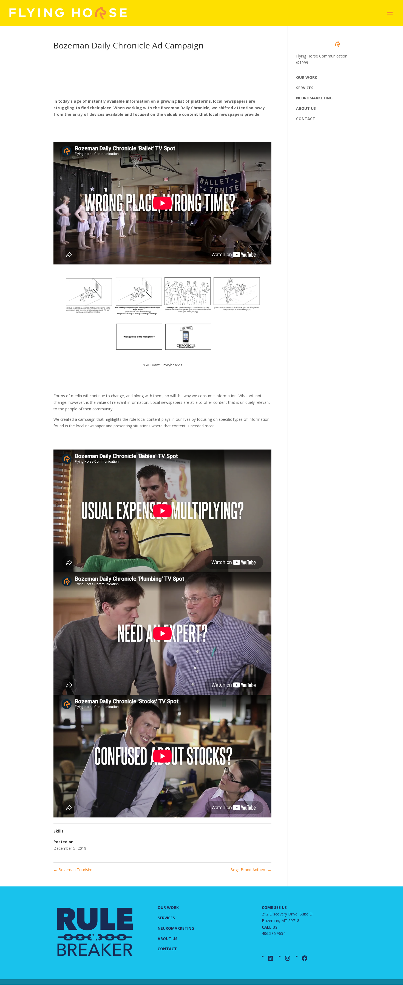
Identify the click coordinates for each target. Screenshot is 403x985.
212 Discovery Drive (279, 914)
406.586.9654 (273, 933)
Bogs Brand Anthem (250, 869)
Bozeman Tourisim (72, 869)
